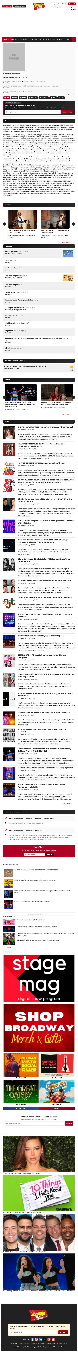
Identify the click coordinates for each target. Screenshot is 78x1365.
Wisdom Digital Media (34, 1347)
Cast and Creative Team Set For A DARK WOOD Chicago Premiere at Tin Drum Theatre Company (43, 541)
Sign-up (64, 3)
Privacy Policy (59, 1347)
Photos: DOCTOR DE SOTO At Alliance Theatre (21, 236)
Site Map (55, 1343)
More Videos (66, 414)
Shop (47, 39)
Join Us (32, 1343)
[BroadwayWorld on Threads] (49, 1339)
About (20, 1343)
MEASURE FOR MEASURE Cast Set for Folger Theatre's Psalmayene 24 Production (30, 86)
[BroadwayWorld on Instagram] (36, 1339)
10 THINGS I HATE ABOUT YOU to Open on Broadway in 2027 (24, 1212)
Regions (48, 1343)
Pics (15, 98)
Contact (26, 1343)
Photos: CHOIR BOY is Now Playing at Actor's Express (41, 636)
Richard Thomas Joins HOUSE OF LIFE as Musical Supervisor (44, 712)
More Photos (66, 242)
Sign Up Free (67, 112)
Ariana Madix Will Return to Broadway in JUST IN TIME (21, 1173)
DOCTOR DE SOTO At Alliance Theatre (22, 231)
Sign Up (50, 854)
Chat (31, 39)
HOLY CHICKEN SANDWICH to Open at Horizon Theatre (21, 91)
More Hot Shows (21, 1108)
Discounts (57, 1108)
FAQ (62, 98)
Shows (20, 39)
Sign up (69, 1123)
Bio (7, 98)
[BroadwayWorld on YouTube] (53, 1339)
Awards (44, 98)
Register (59, 39)
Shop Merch (8, 6)
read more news (70, 95)
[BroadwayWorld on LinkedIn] (40, 1339)
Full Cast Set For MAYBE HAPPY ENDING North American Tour (44, 580)
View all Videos (8, 948)
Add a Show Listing (20, 6)
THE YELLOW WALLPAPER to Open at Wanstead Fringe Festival (24, 81)
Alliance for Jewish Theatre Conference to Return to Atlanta (45, 597)
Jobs (35, 39)
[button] (74, 39)
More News (66, 804)
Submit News (40, 1343)
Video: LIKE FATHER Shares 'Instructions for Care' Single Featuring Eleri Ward (56, 403)
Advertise (14, 1343)
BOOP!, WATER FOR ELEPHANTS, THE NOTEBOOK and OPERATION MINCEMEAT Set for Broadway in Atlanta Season (46, 481)
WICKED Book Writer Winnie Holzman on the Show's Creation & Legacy (38, 940)
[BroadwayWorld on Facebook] (32, 1339)
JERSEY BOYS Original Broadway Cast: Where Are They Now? (24, 1252)
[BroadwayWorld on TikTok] (45, 1339)
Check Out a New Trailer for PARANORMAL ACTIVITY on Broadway (37, 927)
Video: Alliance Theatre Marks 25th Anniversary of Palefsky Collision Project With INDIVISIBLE (20, 404)
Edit (54, 98)
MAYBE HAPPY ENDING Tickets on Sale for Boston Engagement (45, 768)
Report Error (63, 1344)
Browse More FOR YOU (37, 914)
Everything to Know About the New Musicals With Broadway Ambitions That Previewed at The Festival (39, 1291)
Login (67, 39)
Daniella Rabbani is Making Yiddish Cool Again (31, 920)
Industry (25, 39)
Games (52, 39)
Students (41, 39)
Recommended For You (10, 864)
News (14, 39)
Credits (34, 98)
